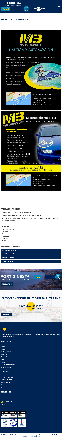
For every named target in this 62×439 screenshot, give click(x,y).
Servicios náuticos (8, 258)
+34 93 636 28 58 (8, 337)
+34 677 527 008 (32, 334)
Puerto (4, 240)
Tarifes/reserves (6, 352)
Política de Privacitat (46, 435)
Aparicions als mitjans (8, 365)
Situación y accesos (9, 250)
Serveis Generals (6, 380)
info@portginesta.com (8, 334)
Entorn (3, 359)
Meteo (3, 347)
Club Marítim (6, 402)
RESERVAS (6, 284)
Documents (4, 354)
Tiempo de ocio (7, 261)
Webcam (4, 349)
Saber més (6, 314)
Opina (6, 405)
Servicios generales (8, 254)
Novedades (6, 236)
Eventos (5, 232)
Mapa (3, 362)
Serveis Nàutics (6, 382)
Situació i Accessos (7, 377)
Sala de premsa (6, 367)
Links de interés (6, 357)
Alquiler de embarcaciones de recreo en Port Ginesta (21, 215)
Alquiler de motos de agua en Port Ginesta (17, 212)
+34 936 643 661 (21, 334)
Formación (6, 238)
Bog (2, 387)
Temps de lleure (6, 385)
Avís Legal (35, 435)
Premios (5, 234)
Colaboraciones (8, 230)
